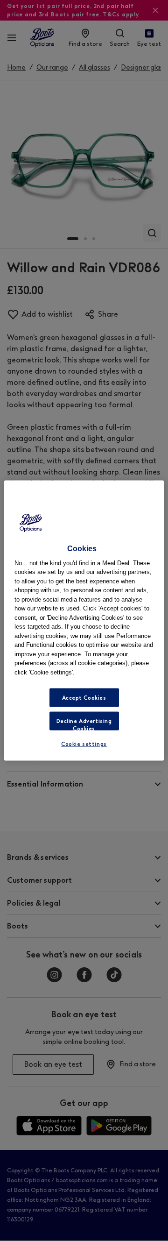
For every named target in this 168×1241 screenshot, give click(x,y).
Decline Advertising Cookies (84, 724)
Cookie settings (84, 744)
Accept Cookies (84, 698)
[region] (84, 620)
